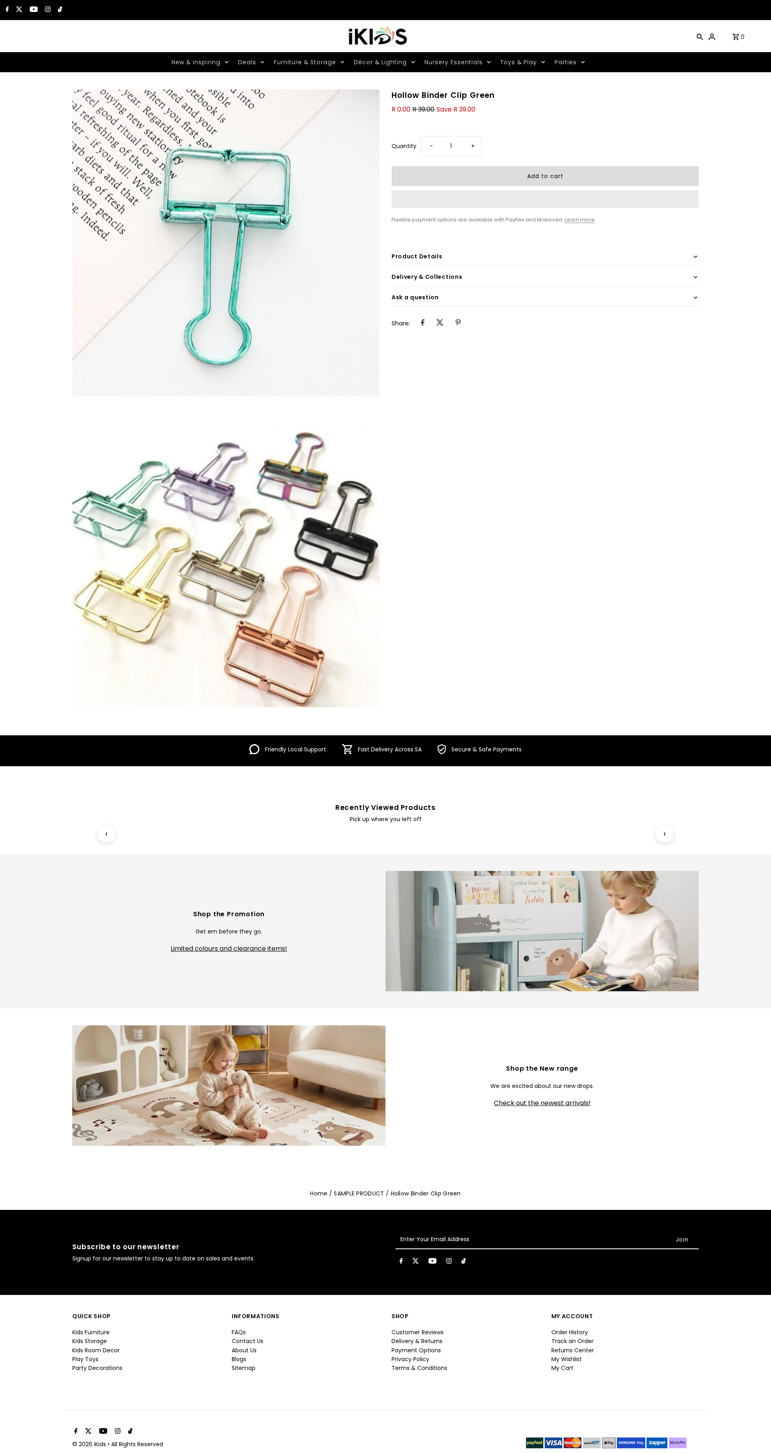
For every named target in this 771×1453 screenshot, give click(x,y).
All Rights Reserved (137, 1444)
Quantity (404, 146)
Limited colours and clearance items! (229, 948)
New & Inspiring (195, 62)
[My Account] (712, 36)
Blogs (239, 1359)
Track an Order (572, 1341)
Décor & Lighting (380, 62)
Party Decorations (97, 1368)
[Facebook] (6, 10)
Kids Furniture (91, 1332)
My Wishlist (566, 1359)
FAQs (239, 1332)
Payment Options (416, 1350)
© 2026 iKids (90, 1444)
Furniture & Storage (305, 62)
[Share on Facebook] (422, 323)
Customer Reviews (418, 1332)
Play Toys (85, 1359)
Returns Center (572, 1350)
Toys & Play (518, 62)
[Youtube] (33, 10)
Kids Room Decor (96, 1350)
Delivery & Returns (417, 1341)
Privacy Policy (410, 1359)
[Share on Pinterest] (458, 323)
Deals (247, 62)
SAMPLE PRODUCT (359, 1193)
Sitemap (243, 1368)
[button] (545, 199)
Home (318, 1193)
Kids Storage (89, 1341)
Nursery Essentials (453, 62)
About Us (244, 1350)
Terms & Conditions (419, 1368)
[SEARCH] (700, 36)
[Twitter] (18, 10)
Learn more (580, 219)
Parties (566, 62)
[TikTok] (59, 10)
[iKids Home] (377, 36)
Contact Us (247, 1341)
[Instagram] (47, 10)
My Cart (562, 1368)
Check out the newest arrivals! (542, 1103)
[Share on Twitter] (440, 323)
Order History (569, 1332)
